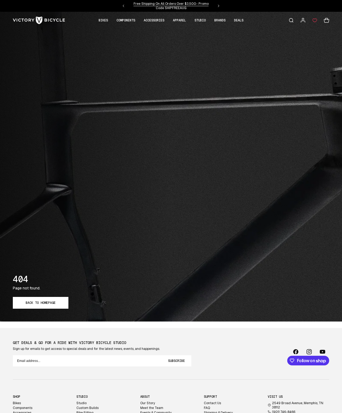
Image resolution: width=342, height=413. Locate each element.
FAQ (207, 408)
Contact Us (212, 403)
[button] (103, 20)
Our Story (147, 403)
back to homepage (41, 303)
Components (22, 408)
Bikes (17, 403)
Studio (81, 403)
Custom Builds (87, 408)
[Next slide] (218, 6)
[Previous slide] (123, 6)
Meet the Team (151, 408)
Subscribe (176, 361)
